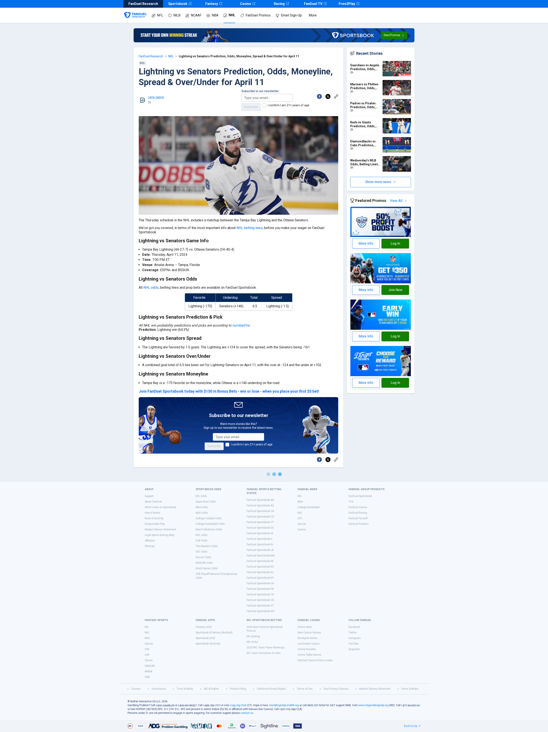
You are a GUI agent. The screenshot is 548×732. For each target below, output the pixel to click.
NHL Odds (201, 535)
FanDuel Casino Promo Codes (315, 660)
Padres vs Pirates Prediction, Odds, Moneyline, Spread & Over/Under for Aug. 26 (365, 105)
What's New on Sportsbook (160, 507)
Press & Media (409, 688)
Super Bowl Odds (206, 501)
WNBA (148, 671)
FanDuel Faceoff (358, 518)
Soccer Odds (203, 557)
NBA (215, 15)
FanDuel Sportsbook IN (260, 544)
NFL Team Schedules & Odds (264, 653)
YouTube (353, 643)
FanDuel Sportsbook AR (260, 499)
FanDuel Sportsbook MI (260, 561)
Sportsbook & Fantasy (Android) (214, 632)
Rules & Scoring (154, 518)
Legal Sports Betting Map (159, 535)
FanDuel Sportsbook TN (260, 594)
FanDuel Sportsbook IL (260, 538)
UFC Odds (201, 551)
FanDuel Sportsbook (360, 496)
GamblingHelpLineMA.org (284, 705)
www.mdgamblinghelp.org (373, 705)
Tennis (149, 660)
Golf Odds (201, 540)
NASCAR (150, 665)
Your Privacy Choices (335, 688)
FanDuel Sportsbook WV (261, 611)
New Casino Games (309, 632)
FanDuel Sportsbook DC (260, 527)
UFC (300, 518)
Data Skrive (156, 97)
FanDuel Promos (258, 15)
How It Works (152, 512)
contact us (246, 712)
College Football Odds (209, 518)
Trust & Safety (185, 688)
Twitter (352, 632)
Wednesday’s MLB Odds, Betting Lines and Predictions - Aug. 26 (364, 162)
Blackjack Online (307, 638)
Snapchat (354, 649)
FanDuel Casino (357, 507)
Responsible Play (155, 523)
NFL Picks (252, 641)
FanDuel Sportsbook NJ (260, 572)
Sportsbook (177, 4)
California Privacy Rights (271, 688)
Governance (159, 688)
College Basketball (309, 507)
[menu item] (135, 10)
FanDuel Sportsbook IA (260, 533)
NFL (160, 15)
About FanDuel (153, 501)
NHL (232, 15)
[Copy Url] (336, 96)
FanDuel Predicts (358, 523)
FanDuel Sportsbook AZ (260, 505)
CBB (147, 677)
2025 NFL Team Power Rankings (265, 647)
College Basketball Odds (210, 523)
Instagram (354, 638)
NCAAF (196, 15)
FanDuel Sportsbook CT (260, 522)
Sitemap (149, 546)
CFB (147, 649)
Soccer (302, 523)
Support (149, 496)
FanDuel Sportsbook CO (260, 516)
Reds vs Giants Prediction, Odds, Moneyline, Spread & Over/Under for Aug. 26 (365, 124)
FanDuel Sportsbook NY (260, 577)
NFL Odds (201, 496)
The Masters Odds (207, 546)
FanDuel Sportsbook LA (260, 550)
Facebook (354, 627)
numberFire (240, 325)
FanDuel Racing (357, 512)
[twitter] (328, 96)
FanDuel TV (313, 4)
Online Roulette (307, 649)
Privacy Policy (238, 688)
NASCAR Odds (204, 562)
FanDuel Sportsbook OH (260, 583)
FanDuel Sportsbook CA (260, 511)
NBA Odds (202, 507)
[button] (394, 35)
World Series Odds (207, 568)
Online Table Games (309, 654)
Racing (279, 4)
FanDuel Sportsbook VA (260, 600)
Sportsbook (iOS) (205, 638)
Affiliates (150, 540)
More (313, 15)
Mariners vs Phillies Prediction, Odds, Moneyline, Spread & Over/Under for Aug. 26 (365, 86)
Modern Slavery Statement (160, 529)
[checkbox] (264, 105)
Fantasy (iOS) (203, 627)
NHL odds (151, 287)
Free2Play (347, 4)
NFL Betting (253, 636)
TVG (350, 501)
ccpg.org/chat (238, 705)
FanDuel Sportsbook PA (260, 588)
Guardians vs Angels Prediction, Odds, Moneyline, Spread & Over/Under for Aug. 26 (365, 67)
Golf (147, 654)
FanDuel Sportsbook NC (260, 566)
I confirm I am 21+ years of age (288, 105)
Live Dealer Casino (309, 643)
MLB (176, 15)
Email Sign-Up (291, 15)
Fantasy (211, 4)
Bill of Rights (211, 688)
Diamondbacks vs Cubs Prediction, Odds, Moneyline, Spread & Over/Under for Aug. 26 (365, 143)
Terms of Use (305, 688)
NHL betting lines (250, 228)
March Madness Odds (209, 529)
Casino (245, 4)
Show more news (378, 182)
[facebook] (319, 96)
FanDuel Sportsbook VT (260, 605)
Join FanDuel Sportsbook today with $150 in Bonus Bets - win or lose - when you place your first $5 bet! (229, 391)
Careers (136, 688)
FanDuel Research (151, 56)
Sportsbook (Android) (208, 643)
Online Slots (305, 627)
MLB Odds (202, 512)
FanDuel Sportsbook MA (260, 555)
